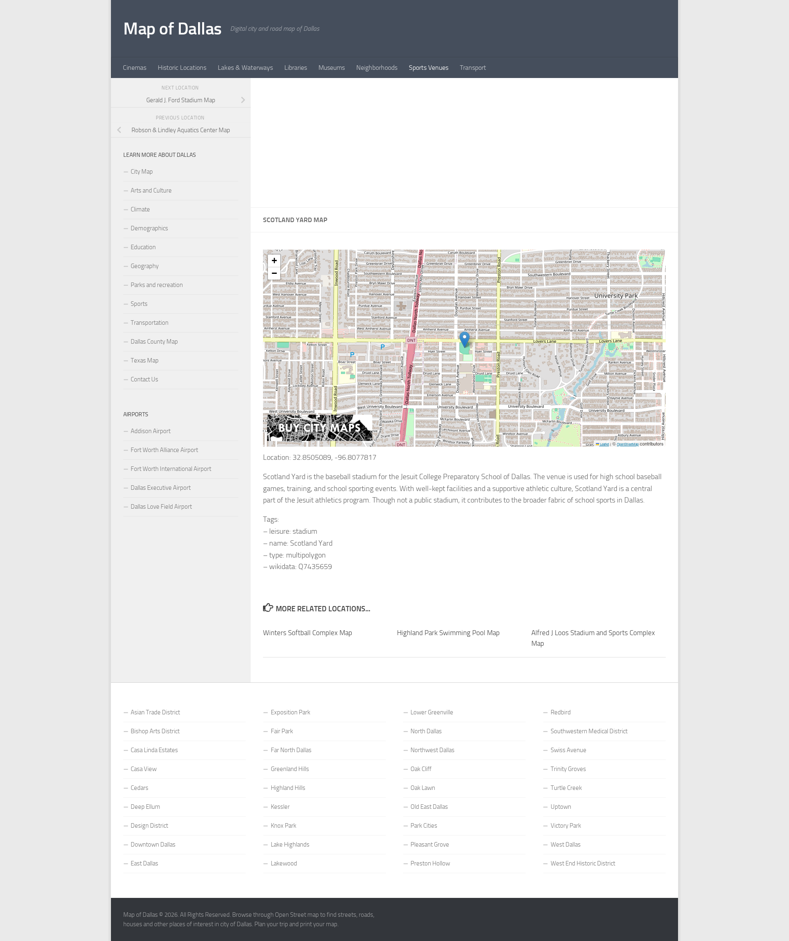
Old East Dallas (429, 806)
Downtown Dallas (153, 844)
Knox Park (283, 825)
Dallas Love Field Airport (161, 506)
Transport (473, 67)
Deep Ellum (145, 806)
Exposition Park (290, 712)
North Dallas (426, 731)
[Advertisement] (464, 142)
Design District (149, 825)
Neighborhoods (376, 67)
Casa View (144, 769)
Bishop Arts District (155, 731)
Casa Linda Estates (154, 750)
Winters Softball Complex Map (307, 633)
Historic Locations (182, 67)
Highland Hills (288, 788)
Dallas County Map (154, 341)
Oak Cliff (421, 769)
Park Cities (424, 825)
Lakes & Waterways (245, 67)
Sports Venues (428, 67)
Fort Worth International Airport (171, 469)
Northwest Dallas (432, 750)
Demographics (149, 228)
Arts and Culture (151, 190)
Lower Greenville (432, 712)
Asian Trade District (155, 712)
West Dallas (566, 844)
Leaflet (604, 444)
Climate (140, 209)
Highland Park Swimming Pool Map (448, 633)
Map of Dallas (172, 28)
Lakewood (284, 863)
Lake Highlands (290, 844)
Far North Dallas (291, 750)
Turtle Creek (566, 788)
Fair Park (282, 731)
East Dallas (144, 863)
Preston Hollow (430, 863)
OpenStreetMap (628, 444)
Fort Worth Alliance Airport (164, 450)
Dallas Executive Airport (161, 487)
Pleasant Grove (430, 844)
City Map (142, 171)
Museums (331, 67)
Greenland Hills (290, 769)
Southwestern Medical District (589, 731)
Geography (145, 266)
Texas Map (145, 360)
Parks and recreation (157, 285)
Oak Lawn (423, 788)
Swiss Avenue (568, 750)
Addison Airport (151, 431)
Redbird (561, 712)
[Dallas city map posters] (319, 438)
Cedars (139, 788)
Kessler (280, 806)
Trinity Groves (568, 769)
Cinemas (134, 67)
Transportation (149, 322)
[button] (464, 339)
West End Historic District (583, 863)
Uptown (561, 806)
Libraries (295, 67)
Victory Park (566, 825)
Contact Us (144, 379)
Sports (139, 304)
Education (143, 247)
